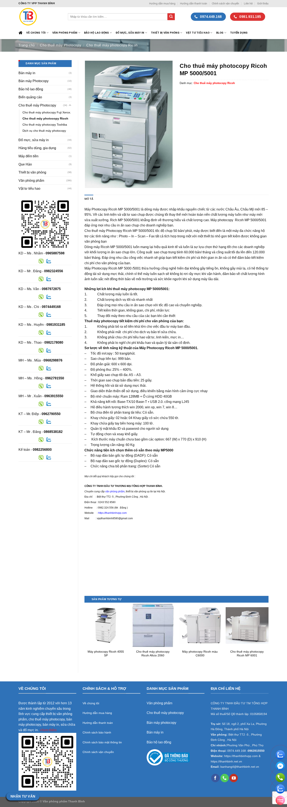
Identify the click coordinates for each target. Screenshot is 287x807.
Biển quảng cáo (30, 97)
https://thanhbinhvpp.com (112, 512)
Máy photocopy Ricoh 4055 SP (106, 653)
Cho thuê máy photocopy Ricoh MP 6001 (247, 653)
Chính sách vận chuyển (225, 3)
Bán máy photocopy (161, 722)
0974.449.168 (236, 750)
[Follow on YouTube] (233, 778)
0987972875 (51, 289)
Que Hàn (25, 164)
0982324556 (53, 271)
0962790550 (51, 414)
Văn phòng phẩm (31, 180)
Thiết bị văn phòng (165, 32)
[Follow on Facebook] (215, 778)
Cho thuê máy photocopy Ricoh (112, 45)
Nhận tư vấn (23, 796)
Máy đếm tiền (28, 156)
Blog (220, 32)
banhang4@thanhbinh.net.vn (239, 766)
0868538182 (53, 432)
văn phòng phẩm (115, 491)
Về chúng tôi (36, 32)
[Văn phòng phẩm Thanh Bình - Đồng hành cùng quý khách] (40, 16)
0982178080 (53, 342)
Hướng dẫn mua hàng (162, 3)
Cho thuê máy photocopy (165, 713)
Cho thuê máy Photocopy (60, 45)
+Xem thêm (48, 730)
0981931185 (55, 324)
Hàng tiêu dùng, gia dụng (37, 148)
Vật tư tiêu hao (197, 32)
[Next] (268, 634)
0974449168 (51, 307)
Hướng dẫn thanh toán (193, 3)
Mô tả (88, 198)
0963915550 (53, 396)
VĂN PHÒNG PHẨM (65, 32)
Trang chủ (26, 45)
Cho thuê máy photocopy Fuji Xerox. (46, 112)
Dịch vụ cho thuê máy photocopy (44, 130)
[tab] (88, 199)
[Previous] (85, 634)
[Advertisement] (176, 566)
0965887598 (55, 253)
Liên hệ (248, 3)
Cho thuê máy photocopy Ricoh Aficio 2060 (153, 653)
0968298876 (52, 360)
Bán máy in (26, 73)
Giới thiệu (263, 3)
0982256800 (42, 449)
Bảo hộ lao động (30, 89)
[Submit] (171, 16)
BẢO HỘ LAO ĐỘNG (96, 32)
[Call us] (224, 778)
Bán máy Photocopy (33, 81)
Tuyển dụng (239, 32)
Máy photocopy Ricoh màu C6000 (200, 653)
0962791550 (54, 378)
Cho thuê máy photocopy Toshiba (44, 124)
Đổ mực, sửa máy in (130, 32)
